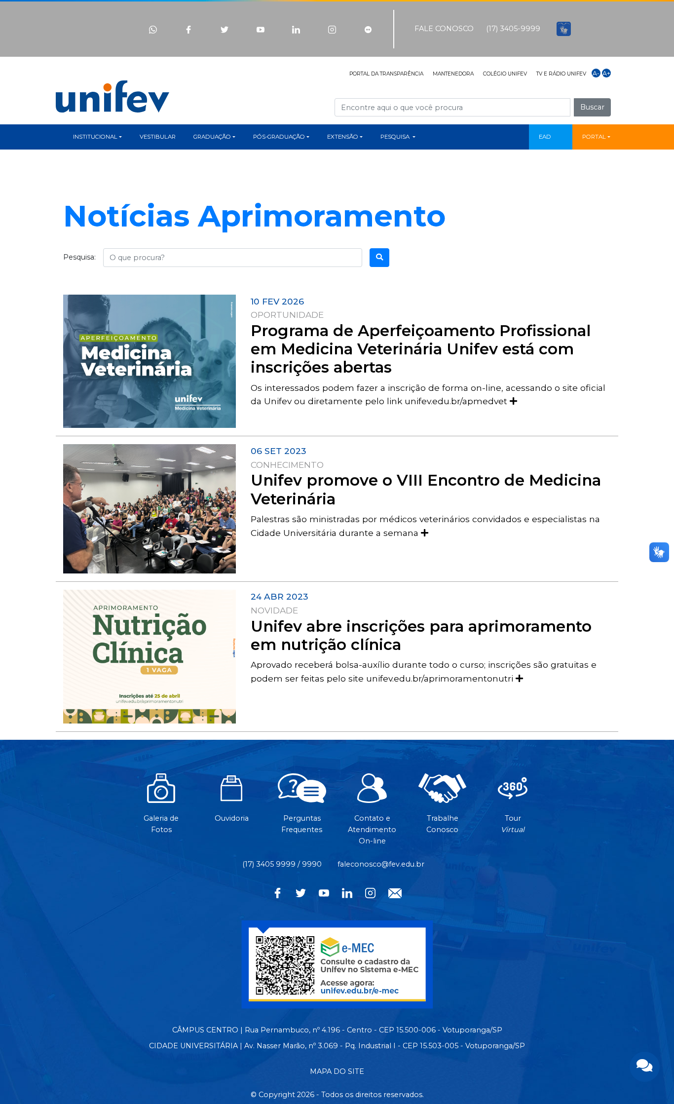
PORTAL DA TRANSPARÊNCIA (386, 74)
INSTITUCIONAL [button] (95, 136)
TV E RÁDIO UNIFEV (561, 74)
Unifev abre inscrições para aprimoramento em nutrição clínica (421, 635)
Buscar (592, 107)
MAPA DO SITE (337, 1071)
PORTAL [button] (594, 136)
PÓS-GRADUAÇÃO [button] (279, 136)
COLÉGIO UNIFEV (505, 74)
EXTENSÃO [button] (342, 136)
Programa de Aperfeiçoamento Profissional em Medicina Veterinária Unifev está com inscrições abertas (421, 349)
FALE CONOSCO (444, 28)
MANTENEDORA (453, 74)
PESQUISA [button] (395, 136)
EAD (545, 136)
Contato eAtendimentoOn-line (372, 829)
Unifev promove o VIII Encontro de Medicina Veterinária (426, 489)
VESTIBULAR (158, 136)
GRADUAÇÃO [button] (212, 136)
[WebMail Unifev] (395, 892)
